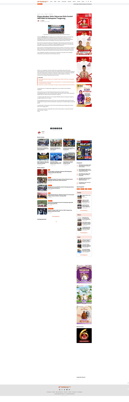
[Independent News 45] (42, 1)
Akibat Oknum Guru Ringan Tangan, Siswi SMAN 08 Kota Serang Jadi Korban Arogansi (85, 165)
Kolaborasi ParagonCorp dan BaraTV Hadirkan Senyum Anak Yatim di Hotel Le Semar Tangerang (86, 240)
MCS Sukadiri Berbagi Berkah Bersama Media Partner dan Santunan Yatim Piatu (86, 250)
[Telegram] (57, 128)
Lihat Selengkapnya (55, 216)
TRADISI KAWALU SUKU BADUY (86, 196)
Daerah (78, 1)
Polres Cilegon (51, 208)
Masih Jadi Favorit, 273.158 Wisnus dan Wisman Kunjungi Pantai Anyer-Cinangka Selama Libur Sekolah (86, 218)
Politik (55, 1)
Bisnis (59, 1)
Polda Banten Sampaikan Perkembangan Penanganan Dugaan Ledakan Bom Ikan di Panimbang (56, 84)
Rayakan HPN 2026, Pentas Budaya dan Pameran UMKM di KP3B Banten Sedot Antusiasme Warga (86, 206)
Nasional (69, 1)
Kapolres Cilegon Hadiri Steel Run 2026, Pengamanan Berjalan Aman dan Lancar (60, 211)
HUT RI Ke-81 (50, 200)
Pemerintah (64, 1)
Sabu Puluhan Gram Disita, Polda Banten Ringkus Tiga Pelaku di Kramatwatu (84, 174)
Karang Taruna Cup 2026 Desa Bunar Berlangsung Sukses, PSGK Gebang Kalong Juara (43, 148)
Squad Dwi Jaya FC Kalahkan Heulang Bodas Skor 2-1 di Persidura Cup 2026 (68, 162)
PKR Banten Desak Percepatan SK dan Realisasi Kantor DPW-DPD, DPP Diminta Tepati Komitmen (60, 180)
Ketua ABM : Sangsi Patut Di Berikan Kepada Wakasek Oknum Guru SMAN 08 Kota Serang (85, 179)
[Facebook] (53, 128)
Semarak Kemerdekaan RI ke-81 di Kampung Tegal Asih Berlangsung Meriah (60, 203)
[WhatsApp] (61, 128)
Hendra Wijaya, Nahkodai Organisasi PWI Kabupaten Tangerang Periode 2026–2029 (76, 4)
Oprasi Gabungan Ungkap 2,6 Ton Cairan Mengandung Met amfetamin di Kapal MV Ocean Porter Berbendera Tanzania (85, 170)
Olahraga (50, 185)
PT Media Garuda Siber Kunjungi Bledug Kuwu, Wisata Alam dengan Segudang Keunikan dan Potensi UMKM (86, 228)
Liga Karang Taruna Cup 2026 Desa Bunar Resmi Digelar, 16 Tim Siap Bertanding (69, 148)
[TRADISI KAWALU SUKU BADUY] (79, 197)
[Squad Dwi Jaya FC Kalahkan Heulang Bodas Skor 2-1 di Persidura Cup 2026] (69, 156)
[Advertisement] (64, 9)
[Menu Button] (91, 2)
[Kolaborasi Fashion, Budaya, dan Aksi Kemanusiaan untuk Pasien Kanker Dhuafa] (79, 202)
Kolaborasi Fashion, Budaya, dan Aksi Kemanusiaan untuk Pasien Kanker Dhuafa (86, 201)
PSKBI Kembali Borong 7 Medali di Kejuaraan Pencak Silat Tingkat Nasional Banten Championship (61, 195)
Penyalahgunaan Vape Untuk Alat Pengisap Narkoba (85, 183)
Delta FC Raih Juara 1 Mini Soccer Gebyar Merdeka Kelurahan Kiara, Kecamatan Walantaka (43, 162)
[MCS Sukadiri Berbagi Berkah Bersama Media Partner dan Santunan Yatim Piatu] (79, 251)
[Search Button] (88, 2)
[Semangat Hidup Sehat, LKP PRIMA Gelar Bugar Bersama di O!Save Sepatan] (56, 143)
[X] (55, 128)
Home (51, 1)
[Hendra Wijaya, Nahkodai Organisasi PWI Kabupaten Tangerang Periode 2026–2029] (42, 172)
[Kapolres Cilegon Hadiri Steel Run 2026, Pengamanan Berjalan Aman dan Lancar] (42, 211)
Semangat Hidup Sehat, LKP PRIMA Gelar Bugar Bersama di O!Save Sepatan (55, 148)
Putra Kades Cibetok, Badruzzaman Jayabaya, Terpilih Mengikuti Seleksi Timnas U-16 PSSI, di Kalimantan (55, 162)
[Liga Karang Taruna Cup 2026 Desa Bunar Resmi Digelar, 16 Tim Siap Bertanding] (69, 143)
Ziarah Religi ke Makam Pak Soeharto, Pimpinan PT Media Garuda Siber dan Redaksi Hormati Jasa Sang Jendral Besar (86, 223)
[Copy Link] (51, 128)
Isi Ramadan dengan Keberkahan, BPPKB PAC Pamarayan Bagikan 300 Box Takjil (86, 245)
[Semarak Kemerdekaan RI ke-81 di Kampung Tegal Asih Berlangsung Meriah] (42, 203)
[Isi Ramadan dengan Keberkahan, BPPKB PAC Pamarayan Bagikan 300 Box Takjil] (79, 246)
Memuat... (78, 379)
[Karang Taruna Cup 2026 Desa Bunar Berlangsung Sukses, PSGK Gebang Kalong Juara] (43, 143)
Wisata (83, 1)
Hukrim (74, 1)
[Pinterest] (59, 128)
